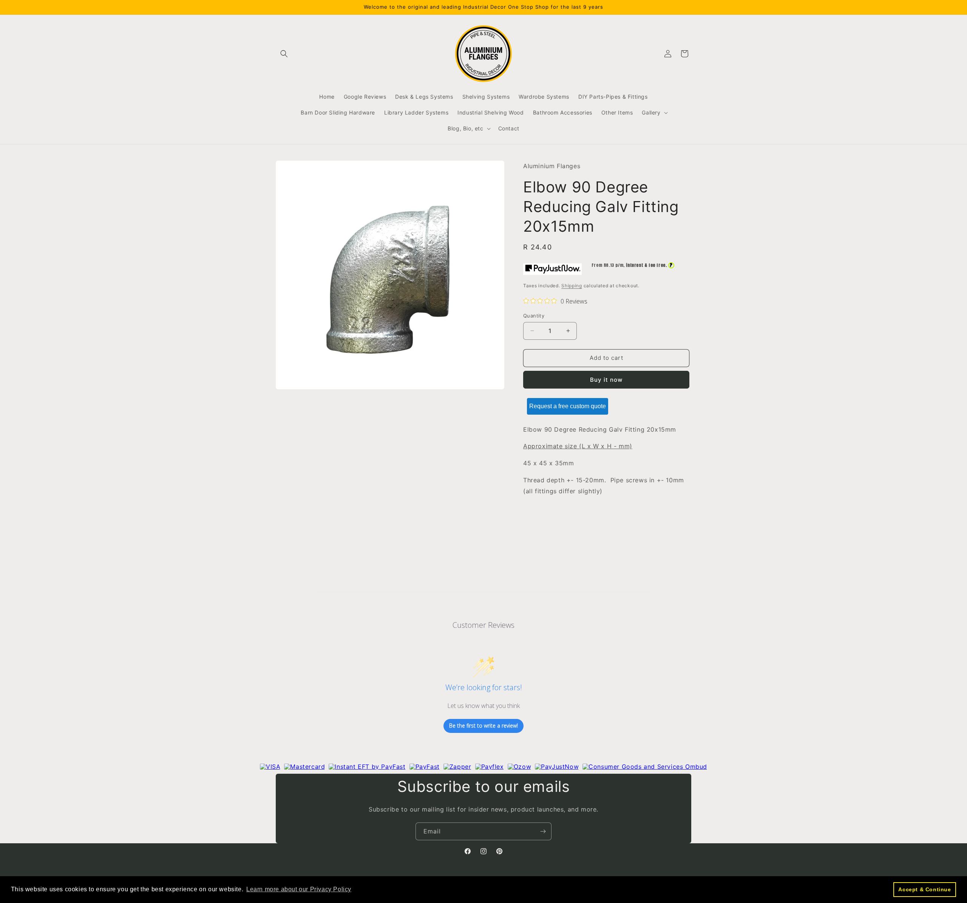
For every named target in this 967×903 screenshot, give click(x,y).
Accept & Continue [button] (924, 889)
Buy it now (606, 379)
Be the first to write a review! (483, 726)
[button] (284, 53)
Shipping (571, 285)
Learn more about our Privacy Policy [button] (298, 889)
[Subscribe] (542, 831)
